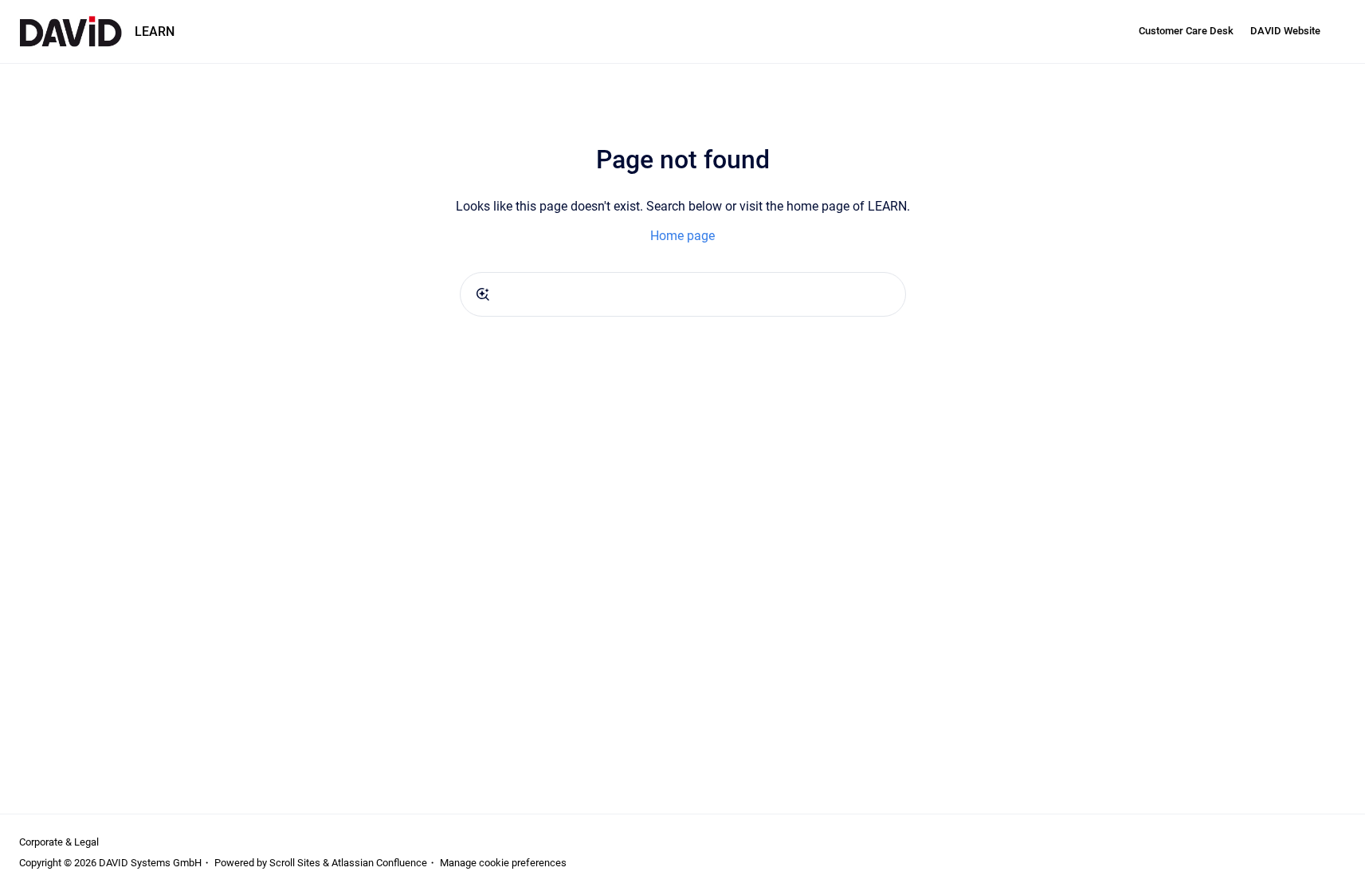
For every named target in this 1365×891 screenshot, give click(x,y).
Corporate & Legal (59, 842)
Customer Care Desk (1186, 31)
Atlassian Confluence (379, 863)
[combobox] (683, 294)
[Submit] (483, 294)
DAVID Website (1285, 31)
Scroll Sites (294, 863)
